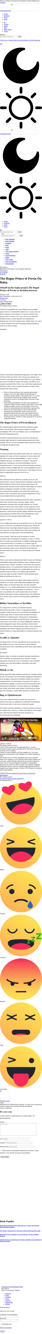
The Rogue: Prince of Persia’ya (29, 323)
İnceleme (3, 274)
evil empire (12, 773)
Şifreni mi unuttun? (6, 1327)
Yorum (2, 1122)
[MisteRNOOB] (12, 1287)
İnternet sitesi (4, 1146)
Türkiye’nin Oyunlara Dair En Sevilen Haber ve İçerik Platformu (20, 40)
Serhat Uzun (4, 298)
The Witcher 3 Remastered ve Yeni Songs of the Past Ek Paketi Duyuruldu (20, 1231)
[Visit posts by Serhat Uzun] (5, 1099)
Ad (1, 1139)
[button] (2, 2)
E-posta (3, 1143)
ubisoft (6, 775)
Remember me (6, 1324)
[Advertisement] (21, 351)
